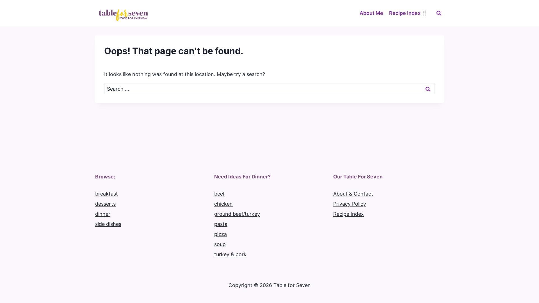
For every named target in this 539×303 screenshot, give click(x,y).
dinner (102, 214)
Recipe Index (348, 214)
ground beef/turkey (237, 214)
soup (220, 244)
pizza (220, 234)
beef (219, 194)
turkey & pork (230, 254)
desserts (105, 204)
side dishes (108, 224)
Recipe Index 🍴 (408, 13)
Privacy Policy (349, 204)
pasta (220, 224)
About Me (371, 13)
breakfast (106, 194)
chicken (223, 204)
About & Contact (353, 194)
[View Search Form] (439, 13)
